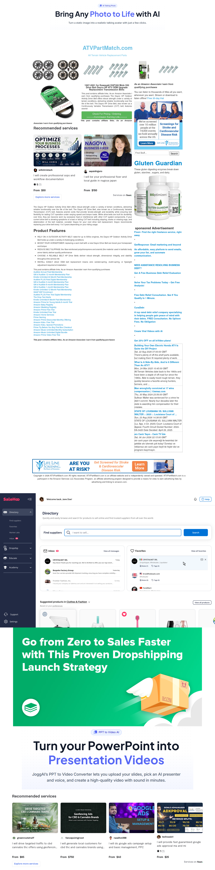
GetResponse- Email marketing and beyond (157, 244)
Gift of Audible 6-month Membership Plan (51, 284)
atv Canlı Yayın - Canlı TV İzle (150, 434)
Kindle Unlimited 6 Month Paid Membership (52, 299)
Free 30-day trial (155, 98)
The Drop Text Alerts (42, 297)
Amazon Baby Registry (43, 304)
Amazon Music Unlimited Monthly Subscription (53, 329)
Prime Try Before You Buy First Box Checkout (53, 327)
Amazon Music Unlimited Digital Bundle (50, 332)
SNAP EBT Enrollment (43, 292)
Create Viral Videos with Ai (148, 331)
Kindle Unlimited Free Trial (45, 312)
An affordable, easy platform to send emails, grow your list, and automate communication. (158, 252)
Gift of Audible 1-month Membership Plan (51, 287)
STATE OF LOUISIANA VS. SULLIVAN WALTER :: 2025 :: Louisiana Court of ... (155, 413)
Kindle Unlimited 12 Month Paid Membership (53, 289)
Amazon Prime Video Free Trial (47, 334)
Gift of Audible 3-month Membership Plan (51, 282)
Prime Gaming (40, 317)
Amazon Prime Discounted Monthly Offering (52, 319)
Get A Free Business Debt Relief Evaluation (157, 272)
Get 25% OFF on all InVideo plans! (152, 340)
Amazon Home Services (44, 314)
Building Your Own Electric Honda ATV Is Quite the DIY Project (156, 347)
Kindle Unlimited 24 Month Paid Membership (53, 277)
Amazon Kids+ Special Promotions (48, 324)
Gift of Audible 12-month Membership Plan (52, 274)
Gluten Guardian (158, 163)
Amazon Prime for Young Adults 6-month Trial (53, 302)
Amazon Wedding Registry (45, 307)
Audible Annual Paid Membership (48, 271)
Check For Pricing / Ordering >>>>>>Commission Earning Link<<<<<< (107, 115)
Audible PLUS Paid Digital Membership (50, 279)
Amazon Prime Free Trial (44, 309)
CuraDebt (139, 307)
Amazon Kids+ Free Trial (44, 322)
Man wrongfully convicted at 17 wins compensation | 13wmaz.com (154, 390)
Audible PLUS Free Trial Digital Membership (52, 294)
